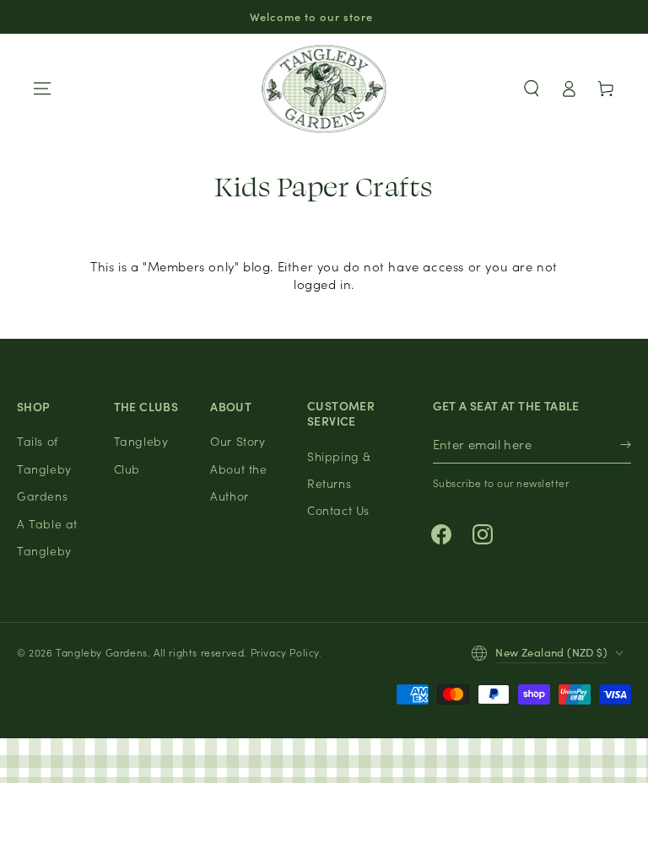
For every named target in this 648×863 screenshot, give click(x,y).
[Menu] (42, 88)
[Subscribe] (625, 445)
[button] (531, 88)
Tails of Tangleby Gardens (44, 468)
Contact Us (338, 509)
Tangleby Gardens (102, 652)
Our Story (237, 440)
